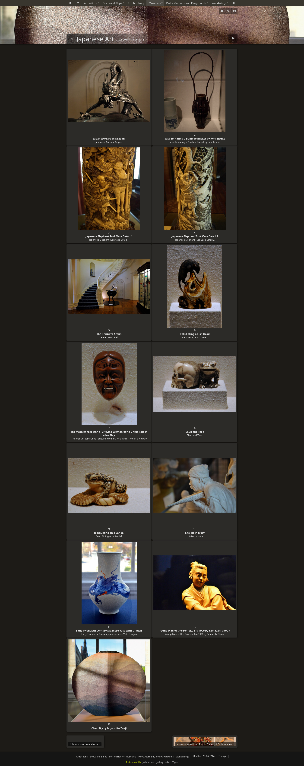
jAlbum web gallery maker (157, 762)
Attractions (90, 3)
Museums (155, 3)
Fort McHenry (136, 3)
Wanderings (219, 3)
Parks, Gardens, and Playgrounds (186, 3)
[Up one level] (72, 39)
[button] (6, 759)
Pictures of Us (133, 762)
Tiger (175, 762)
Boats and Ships (112, 3)
